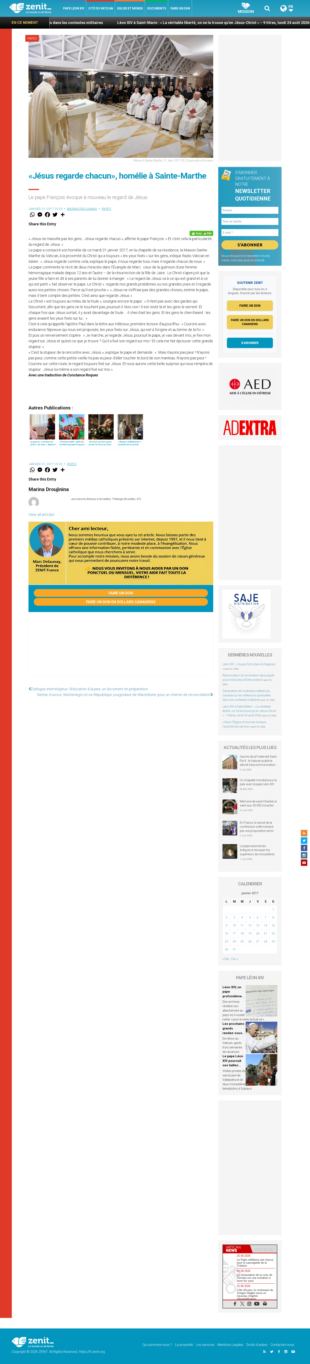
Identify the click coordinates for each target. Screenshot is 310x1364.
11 (242, 925)
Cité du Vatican (100, 8)
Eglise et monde (130, 8)
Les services (205, 1345)
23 (226, 941)
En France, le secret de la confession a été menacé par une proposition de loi (257, 827)
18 (242, 933)
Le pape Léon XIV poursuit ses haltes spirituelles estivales (232, 1065)
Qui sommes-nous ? (157, 1345)
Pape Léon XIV (73, 8)
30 (226, 949)
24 (234, 941)
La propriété (184, 1345)
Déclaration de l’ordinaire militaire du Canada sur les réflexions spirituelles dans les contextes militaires (246, 695)
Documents (156, 8)
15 (273, 925)
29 (273, 941)
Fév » (234, 959)
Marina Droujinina (82, 209)
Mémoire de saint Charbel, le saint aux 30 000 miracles (258, 803)
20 (257, 933)
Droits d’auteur (257, 1345)
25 (242, 941)
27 (257, 941)
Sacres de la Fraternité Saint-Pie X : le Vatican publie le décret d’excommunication (258, 760)
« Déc (225, 959)
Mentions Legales (230, 1345)
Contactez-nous (282, 1345)
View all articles (41, 514)
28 (265, 941)
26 (250, 941)
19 (250, 933)
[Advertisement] (121, 648)
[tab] (236, 1249)
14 (265, 925)
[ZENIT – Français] (35, 8)
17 (234, 933)
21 (265, 933)
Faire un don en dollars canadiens (121, 602)
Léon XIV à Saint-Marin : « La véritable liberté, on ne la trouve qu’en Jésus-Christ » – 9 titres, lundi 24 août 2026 (146, 22)
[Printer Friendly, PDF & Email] (201, 233)
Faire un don (180, 8)
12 (250, 925)
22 (273, 933)
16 (226, 933)
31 (234, 949)
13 (257, 925)
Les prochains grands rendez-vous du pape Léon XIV (233, 1033)
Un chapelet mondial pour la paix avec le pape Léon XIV (258, 782)
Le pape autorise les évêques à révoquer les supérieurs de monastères (257, 850)
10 (234, 925)
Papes (32, 38)
